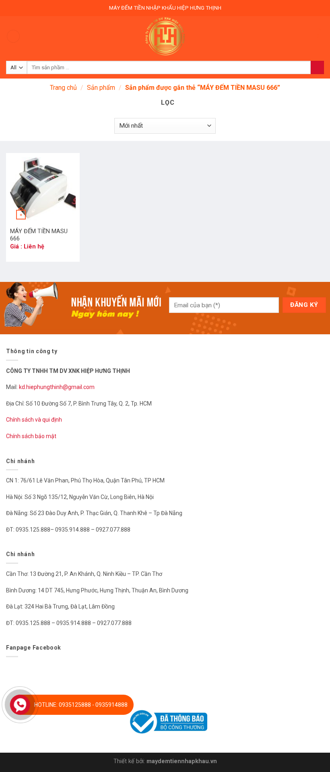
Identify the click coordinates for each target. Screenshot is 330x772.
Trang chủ (63, 87)
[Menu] (13, 36)
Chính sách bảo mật (31, 436)
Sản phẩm (101, 87)
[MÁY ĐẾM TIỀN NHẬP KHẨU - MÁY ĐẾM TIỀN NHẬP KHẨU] (165, 36)
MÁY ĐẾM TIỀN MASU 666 (39, 235)
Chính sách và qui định (34, 419)
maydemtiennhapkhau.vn (181, 761)
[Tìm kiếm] (317, 68)
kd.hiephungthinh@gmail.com (57, 387)
